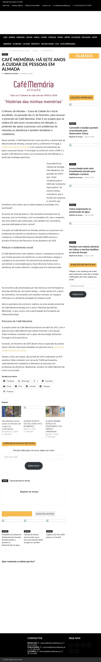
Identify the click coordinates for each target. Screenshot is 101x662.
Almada (12, 37)
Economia (17, 44)
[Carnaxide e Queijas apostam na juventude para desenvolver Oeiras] (84, 114)
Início (4, 51)
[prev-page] (3, 550)
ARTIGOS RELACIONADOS (17, 514)
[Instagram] (79, 9)
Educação (86, 37)
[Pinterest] (88, 9)
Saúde (94, 37)
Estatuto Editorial (17, 5)
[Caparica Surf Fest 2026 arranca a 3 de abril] (55, 525)
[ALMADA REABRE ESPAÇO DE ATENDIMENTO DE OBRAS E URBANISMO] (55, 411)
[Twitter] (92, 9)
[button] (98, 37)
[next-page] (7, 550)
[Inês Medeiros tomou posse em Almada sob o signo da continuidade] (11, 411)
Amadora (20, 37)
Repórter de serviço (11, 73)
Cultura (26, 44)
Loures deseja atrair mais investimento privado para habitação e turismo (82, 171)
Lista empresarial (67, 44)
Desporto (35, 44)
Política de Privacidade (32, 5)
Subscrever (33, 465)
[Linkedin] (83, 9)
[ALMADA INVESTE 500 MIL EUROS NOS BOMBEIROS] (33, 411)
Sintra (67, 37)
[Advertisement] (85, 78)
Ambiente (7, 44)
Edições (72, 123)
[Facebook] (75, 9)
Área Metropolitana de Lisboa (19, 51)
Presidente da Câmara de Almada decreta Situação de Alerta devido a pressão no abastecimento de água (11, 540)
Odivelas (52, 37)
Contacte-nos (46, 5)
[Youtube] (96, 9)
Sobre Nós (6, 5)
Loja (57, 44)
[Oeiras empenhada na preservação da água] (84, 195)
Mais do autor (45, 514)
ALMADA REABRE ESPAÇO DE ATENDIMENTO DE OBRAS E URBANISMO (54, 426)
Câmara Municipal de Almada (15, 147)
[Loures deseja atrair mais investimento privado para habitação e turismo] (84, 154)
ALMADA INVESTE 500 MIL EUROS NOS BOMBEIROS (33, 423)
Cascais (29, 37)
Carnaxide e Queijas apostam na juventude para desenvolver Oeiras (83, 131)
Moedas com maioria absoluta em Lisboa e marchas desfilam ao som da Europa (84, 250)
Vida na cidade (47, 44)
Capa (5, 37)
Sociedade (75, 37)
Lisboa (36, 37)
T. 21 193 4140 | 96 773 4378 (82, 5)
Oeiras (60, 37)
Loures (44, 37)
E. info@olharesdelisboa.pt (61, 5)
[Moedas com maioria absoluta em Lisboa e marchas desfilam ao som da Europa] (84, 233)
